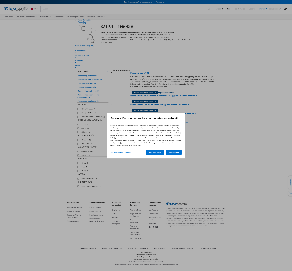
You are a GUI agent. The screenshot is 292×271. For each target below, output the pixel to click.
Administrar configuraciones (121, 152)
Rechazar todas (155, 152)
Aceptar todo (174, 152)
